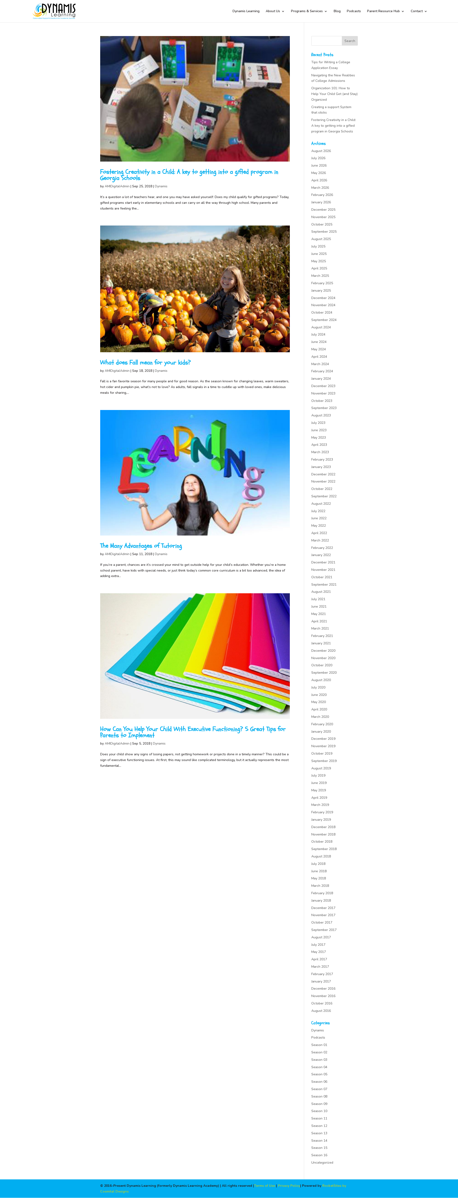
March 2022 (320, 540)
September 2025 (324, 231)
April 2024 (319, 356)
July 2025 (318, 246)
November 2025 (323, 217)
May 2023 (318, 437)
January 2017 (321, 981)
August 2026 (321, 151)
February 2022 (322, 548)
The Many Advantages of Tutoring (141, 545)
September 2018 (324, 849)
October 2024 (321, 312)
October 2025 (321, 224)
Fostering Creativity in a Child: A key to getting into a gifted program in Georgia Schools (189, 175)
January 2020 (321, 731)
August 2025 (321, 239)
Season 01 (319, 1045)
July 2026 (318, 158)
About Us (273, 11)
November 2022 (323, 481)
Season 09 (319, 1104)
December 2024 (323, 298)
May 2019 (318, 790)
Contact (417, 11)
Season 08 (319, 1096)
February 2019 (322, 812)
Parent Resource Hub (383, 11)
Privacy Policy (289, 1185)
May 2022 (318, 525)
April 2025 (319, 268)
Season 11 (319, 1118)
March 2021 (320, 628)
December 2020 (323, 650)
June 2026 (319, 165)
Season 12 (319, 1126)
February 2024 (322, 371)
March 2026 (320, 187)
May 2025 (318, 261)
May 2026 (318, 173)
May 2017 (318, 952)
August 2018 (321, 856)
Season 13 (319, 1133)
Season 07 (319, 1089)
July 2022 (318, 511)
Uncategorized (322, 1162)
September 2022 (324, 496)
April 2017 (319, 959)
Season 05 (319, 1074)
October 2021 (321, 577)
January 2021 (321, 643)
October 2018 (321, 841)
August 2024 (321, 327)
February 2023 (322, 459)
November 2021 (323, 569)
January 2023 (321, 467)
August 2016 (321, 1011)
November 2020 (323, 658)
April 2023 (319, 444)
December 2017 (323, 908)
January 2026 (321, 202)
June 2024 (319, 342)
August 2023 (321, 415)
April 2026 (319, 180)
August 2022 (321, 503)
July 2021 (318, 599)
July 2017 (318, 944)
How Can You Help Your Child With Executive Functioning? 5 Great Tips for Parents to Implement (193, 732)
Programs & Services (307, 11)
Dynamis (161, 186)
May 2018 (318, 878)
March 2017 (320, 966)
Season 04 (319, 1067)
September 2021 (324, 584)
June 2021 (319, 606)
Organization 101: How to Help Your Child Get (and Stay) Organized (334, 94)
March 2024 (320, 364)
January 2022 (321, 555)
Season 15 (319, 1147)
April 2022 (319, 533)
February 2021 (322, 636)
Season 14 (319, 1140)
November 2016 (323, 996)
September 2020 (324, 672)
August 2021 (321, 591)
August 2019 (321, 768)
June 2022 (319, 518)
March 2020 (320, 717)
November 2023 (323, 393)
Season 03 (319, 1059)
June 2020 (319, 695)
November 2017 (323, 915)
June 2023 (319, 430)
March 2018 (320, 885)
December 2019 (323, 738)
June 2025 (319, 254)
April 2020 (319, 709)
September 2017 (324, 930)
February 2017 (322, 974)
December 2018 (323, 827)
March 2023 (320, 452)
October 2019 (321, 753)
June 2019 (319, 783)
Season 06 (319, 1081)
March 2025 (320, 275)
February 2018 (322, 893)
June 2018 (319, 871)
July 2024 (318, 334)
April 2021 (319, 621)
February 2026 (322, 195)
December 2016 (323, 988)
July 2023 (318, 422)
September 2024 (324, 320)
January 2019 (321, 819)
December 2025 (323, 209)
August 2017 (321, 937)
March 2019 (320, 805)
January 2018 (321, 900)
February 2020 (322, 724)
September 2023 (324, 408)
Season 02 (319, 1052)
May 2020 (318, 702)
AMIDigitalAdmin (117, 186)
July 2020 (318, 687)
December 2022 (323, 474)
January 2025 (321, 290)
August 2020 (321, 680)
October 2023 (321, 401)
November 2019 (323, 746)
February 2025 (322, 283)
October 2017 (321, 922)
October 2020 (321, 665)
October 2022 (321, 489)
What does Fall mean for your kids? (145, 362)
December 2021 (323, 562)
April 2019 (319, 797)
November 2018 (323, 834)
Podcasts (354, 11)
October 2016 (321, 1003)
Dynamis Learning (246, 11)
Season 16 (319, 1155)
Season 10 (319, 1111)
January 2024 (321, 378)
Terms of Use (264, 1185)
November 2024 (323, 305)
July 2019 (318, 775)
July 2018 (318, 864)
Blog (337, 11)
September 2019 (324, 761)
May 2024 (318, 349)
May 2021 (318, 614)
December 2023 (323, 386)
